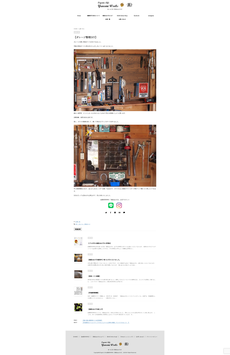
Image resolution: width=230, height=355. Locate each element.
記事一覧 (107, 19)
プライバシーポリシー (151, 336)
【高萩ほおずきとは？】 (98, 336)
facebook (136, 15)
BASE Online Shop (122, 15)
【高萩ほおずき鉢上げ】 (96, 309)
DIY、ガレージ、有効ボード (83, 224)
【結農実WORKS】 (85, 336)
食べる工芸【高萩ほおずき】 (115, 349)
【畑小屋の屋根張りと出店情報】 (92, 320)
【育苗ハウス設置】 (94, 276)
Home (79, 15)
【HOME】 (75, 336)
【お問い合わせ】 (139, 336)
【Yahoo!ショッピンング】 (126, 336)
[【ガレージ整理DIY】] (119, 212)
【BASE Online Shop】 (112, 336)
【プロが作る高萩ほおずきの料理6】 (99, 243)
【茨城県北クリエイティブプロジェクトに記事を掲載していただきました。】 (105, 322)
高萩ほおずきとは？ (108, 15)
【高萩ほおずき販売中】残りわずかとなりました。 (104, 260)
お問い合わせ (122, 19)
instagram (151, 15)
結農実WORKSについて (93, 15)
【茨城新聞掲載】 (93, 293)
